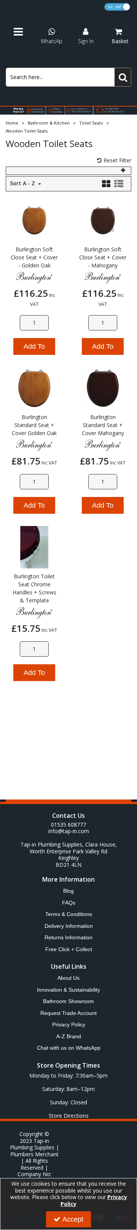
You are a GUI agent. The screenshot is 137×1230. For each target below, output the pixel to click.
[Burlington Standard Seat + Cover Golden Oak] (34, 387)
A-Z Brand (68, 1036)
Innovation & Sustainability (68, 990)
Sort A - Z (23, 183)
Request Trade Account (68, 1013)
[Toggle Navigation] (21, 32)
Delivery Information (69, 926)
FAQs (68, 903)
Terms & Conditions (68, 914)
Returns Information (68, 937)
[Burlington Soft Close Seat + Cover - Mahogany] (103, 219)
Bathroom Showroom (68, 1001)
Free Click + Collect (68, 949)
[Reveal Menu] (21, 32)
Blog (68, 891)
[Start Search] (123, 77)
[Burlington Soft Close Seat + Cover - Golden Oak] (34, 219)
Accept (72, 1219)
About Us (68, 978)
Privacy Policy (68, 1024)
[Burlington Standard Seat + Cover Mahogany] (103, 387)
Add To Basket (34, 349)
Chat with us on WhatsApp (68, 1048)
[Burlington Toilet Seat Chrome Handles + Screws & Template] (34, 546)
